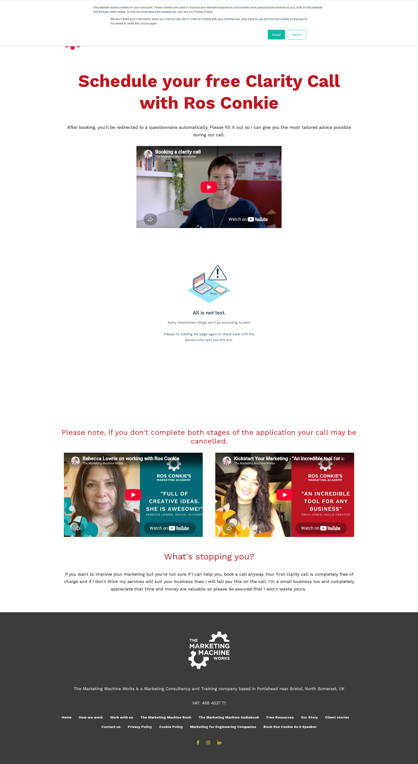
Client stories (337, 717)
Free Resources (280, 717)
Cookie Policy (171, 727)
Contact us (110, 727)
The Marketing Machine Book (165, 717)
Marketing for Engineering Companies (223, 727)
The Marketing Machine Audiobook (229, 717)
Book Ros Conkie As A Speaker (290, 727)
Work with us (121, 717)
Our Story (309, 717)
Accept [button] (276, 34)
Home (67, 717)
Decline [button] (297, 34)
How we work (91, 717)
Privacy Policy (140, 727)
